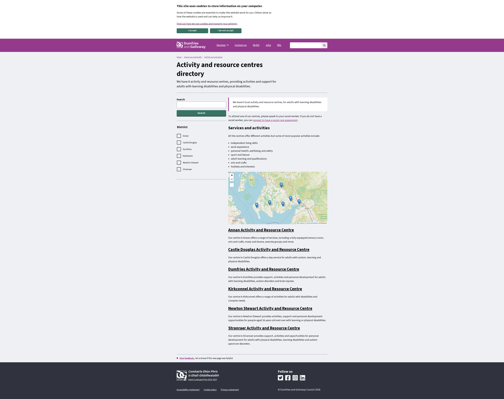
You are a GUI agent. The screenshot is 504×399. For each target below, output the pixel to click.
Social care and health (193, 57)
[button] (299, 202)
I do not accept (226, 30)
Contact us (241, 45)
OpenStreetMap (312, 223)
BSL (279, 45)
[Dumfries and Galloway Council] (191, 45)
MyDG (256, 45)
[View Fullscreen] (232, 185)
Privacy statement (230, 389)
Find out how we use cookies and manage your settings (207, 24)
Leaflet (301, 223)
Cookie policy (210, 389)
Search (181, 99)
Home (179, 57)
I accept (192, 30)
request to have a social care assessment (275, 120)
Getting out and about (213, 57)
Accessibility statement (188, 389)
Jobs (268, 45)
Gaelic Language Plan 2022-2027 (202, 379)
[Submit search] (324, 45)
